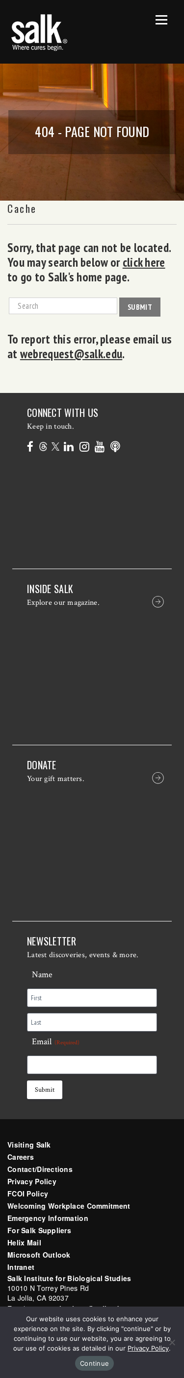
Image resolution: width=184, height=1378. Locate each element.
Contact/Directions (40, 1169)
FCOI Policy (27, 1193)
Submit (140, 307)
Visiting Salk (29, 1144)
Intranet (20, 1267)
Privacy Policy (31, 1181)
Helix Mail (24, 1242)
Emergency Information (47, 1218)
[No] (172, 1342)
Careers (20, 1157)
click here (144, 262)
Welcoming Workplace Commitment (68, 1206)
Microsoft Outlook (39, 1255)
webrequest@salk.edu (71, 354)
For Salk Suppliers (39, 1230)
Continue (94, 1363)
